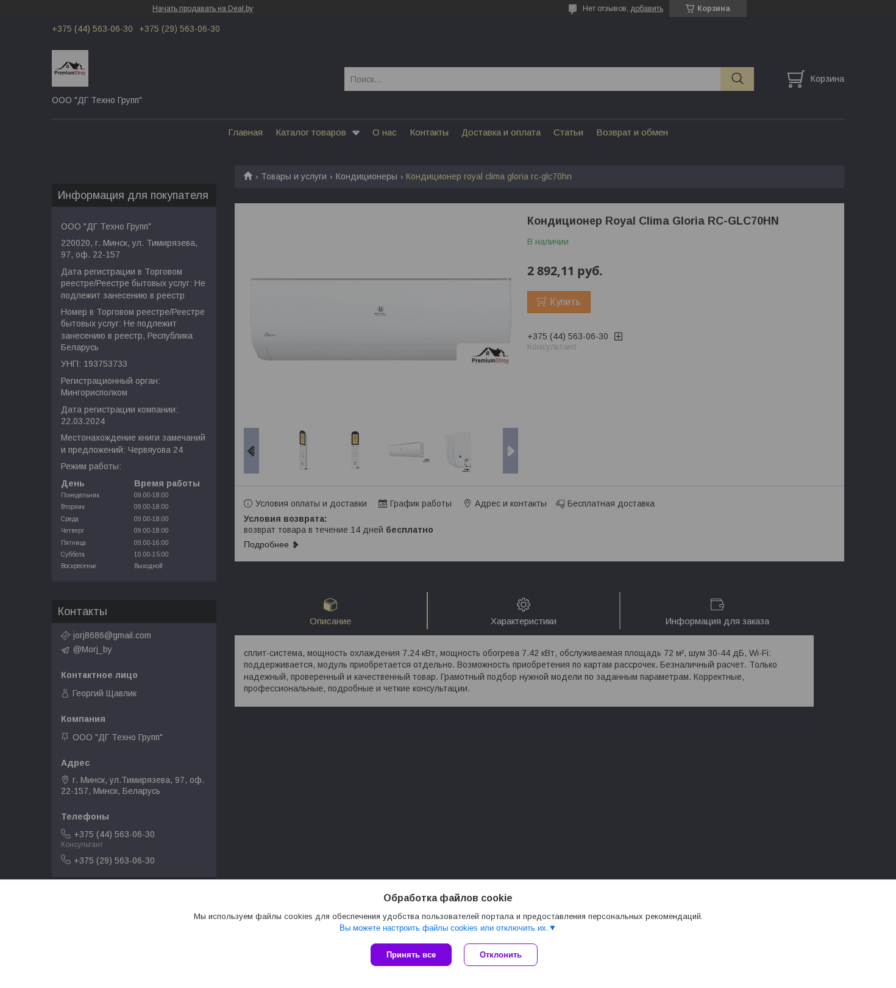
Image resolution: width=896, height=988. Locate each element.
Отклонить (501, 954)
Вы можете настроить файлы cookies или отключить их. (444, 927)
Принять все (411, 954)
